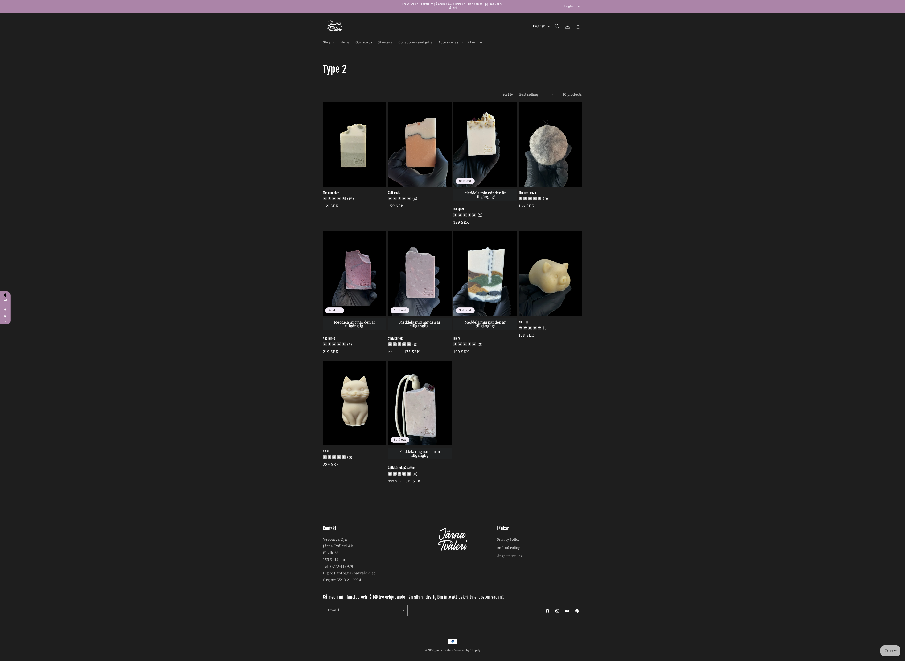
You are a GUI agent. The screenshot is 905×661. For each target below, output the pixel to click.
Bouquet (458, 209)
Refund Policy (508, 548)
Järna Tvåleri (444, 650)
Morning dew (331, 192)
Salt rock (394, 192)
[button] (328, 42)
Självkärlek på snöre (401, 468)
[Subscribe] (402, 610)
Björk (457, 338)
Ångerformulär (509, 556)
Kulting (523, 322)
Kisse (326, 451)
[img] (334, 199)
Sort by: (508, 95)
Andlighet (329, 338)
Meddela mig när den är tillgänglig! (485, 195)
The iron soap (527, 192)
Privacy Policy (508, 540)
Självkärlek (395, 338)
